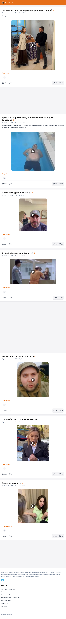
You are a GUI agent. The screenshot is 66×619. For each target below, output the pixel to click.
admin (11, 13)
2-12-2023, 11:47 (19, 195)
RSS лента (4, 606)
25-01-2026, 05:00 (20, 13)
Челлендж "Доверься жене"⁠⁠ (17, 192)
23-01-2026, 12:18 (20, 122)
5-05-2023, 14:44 (19, 359)
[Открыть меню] (62, 2)
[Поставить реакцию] (4, 77)
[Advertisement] (33, 100)
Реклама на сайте (6, 595)
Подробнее (6, 73)
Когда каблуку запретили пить (18, 356)
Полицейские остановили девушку (20, 419)
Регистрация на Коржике (8, 589)
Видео (4, 13)
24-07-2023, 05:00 (20, 255)
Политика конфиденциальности (10, 597)
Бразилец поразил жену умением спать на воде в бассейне (27, 118)
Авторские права (6, 600)
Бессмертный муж (12, 483)
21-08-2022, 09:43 (20, 422)
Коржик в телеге (6, 592)
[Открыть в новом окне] (53, 10)
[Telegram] (2, 580)
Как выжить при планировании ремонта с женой (27, 10)
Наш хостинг (4, 603)
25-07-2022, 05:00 (20, 485)
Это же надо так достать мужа (18, 252)
